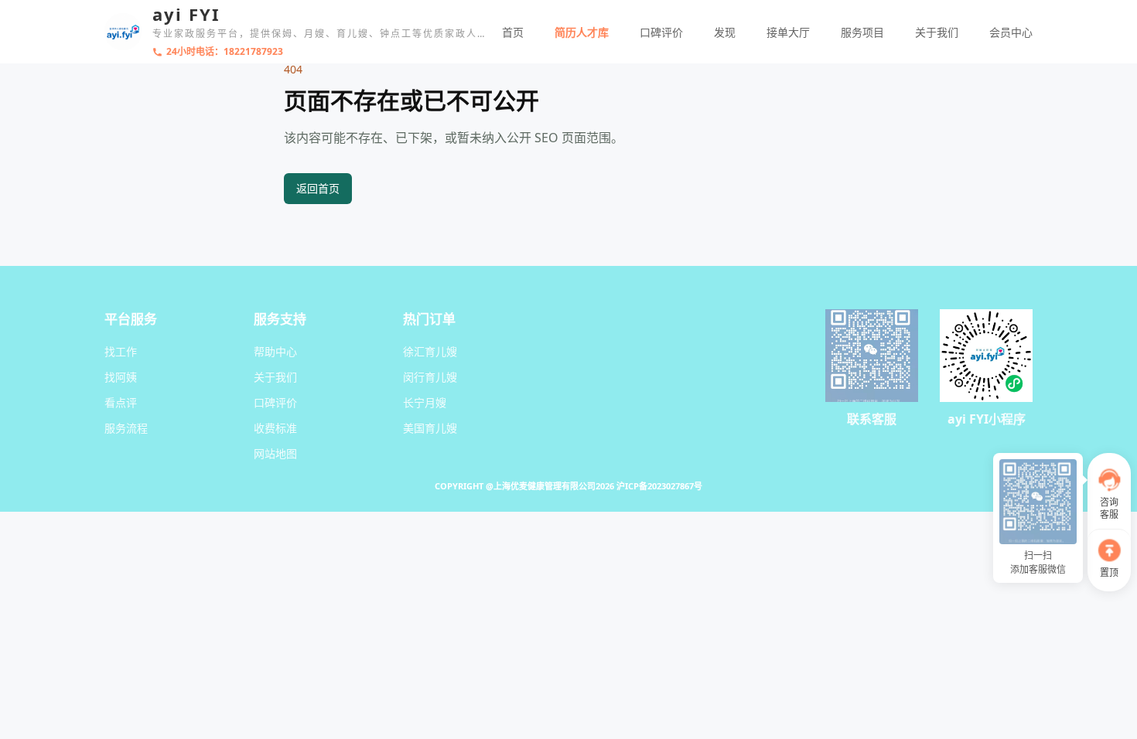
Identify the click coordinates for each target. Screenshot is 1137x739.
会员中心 (1011, 32)
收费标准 (275, 428)
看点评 (120, 402)
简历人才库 (582, 32)
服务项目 (862, 32)
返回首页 (318, 188)
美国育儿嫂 (430, 428)
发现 (725, 32)
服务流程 (126, 428)
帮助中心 (275, 351)
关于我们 (936, 32)
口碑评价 (661, 32)
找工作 (120, 351)
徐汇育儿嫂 (430, 351)
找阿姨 (120, 377)
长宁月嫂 (424, 402)
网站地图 (275, 453)
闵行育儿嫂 (430, 377)
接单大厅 (788, 32)
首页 (513, 32)
